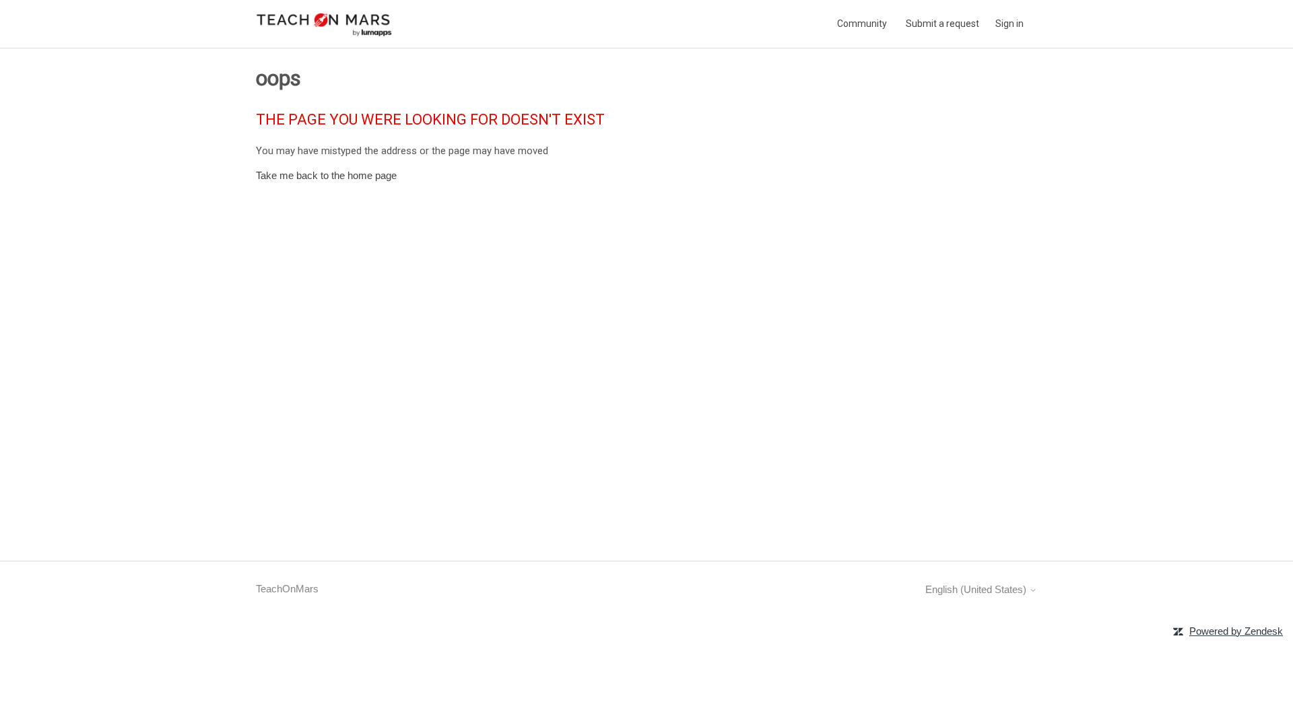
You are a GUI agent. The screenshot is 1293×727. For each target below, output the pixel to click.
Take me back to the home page (326, 175)
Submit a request (942, 23)
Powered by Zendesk (1236, 631)
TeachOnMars (287, 588)
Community (862, 23)
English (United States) (977, 589)
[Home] (324, 23)
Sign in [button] (1009, 23)
